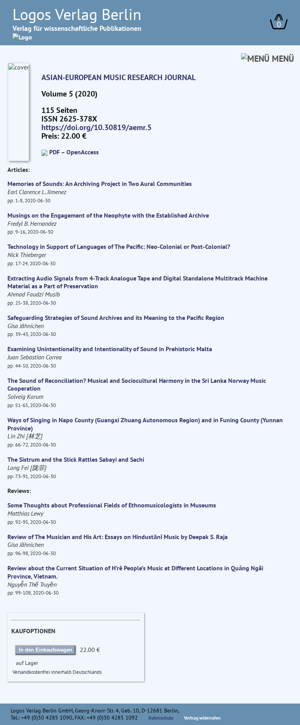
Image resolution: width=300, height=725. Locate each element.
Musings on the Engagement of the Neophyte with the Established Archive (108, 215)
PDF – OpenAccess (74, 152)
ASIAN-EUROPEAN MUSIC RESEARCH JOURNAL (118, 77)
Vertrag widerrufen (202, 718)
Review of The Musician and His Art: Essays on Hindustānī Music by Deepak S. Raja (117, 537)
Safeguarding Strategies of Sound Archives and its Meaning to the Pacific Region (115, 317)
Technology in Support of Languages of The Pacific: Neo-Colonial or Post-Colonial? (118, 246)
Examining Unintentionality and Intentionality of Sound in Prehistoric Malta (109, 349)
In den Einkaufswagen (45, 650)
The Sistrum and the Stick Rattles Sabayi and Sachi (75, 459)
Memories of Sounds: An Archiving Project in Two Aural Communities (99, 184)
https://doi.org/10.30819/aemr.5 (96, 127)
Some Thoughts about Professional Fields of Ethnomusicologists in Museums (111, 505)
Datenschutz (160, 718)
